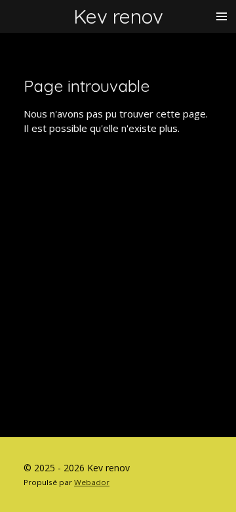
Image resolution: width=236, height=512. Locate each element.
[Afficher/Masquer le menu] (221, 16)
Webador (91, 482)
